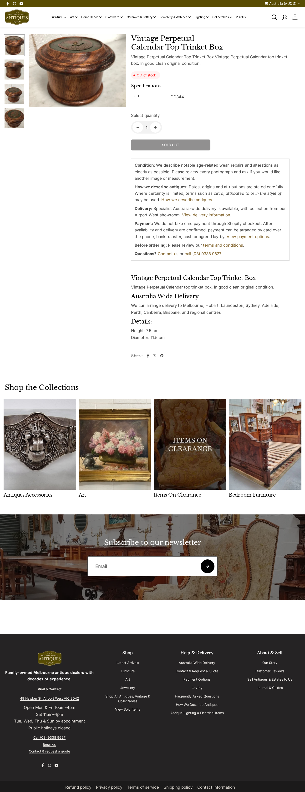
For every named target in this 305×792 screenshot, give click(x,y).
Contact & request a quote (49, 751)
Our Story (269, 663)
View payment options (248, 236)
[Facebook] (7, 3)
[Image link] (49, 658)
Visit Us (241, 17)
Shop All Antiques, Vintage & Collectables (127, 698)
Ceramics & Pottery (139, 17)
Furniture (56, 17)
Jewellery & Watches (173, 17)
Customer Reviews (269, 671)
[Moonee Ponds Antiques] (17, 17)
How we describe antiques (186, 199)
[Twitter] (155, 356)
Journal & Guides (270, 688)
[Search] (274, 17)
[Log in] (284, 17)
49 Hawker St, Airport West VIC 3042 (49, 698)
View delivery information (206, 215)
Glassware (112, 17)
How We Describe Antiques (197, 704)
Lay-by (197, 688)
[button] (295, 17)
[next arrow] (117, 82)
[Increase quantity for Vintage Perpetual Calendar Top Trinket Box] (155, 127)
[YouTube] (21, 3)
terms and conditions (223, 245)
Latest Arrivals (128, 663)
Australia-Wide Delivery (197, 663)
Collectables (220, 17)
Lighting (200, 17)
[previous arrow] (39, 82)
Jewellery (127, 688)
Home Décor (89, 17)
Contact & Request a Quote (197, 671)
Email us (49, 744)
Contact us (168, 253)
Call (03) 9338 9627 (49, 737)
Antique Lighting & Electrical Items (197, 713)
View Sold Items (127, 709)
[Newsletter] (207, 566)
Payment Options (196, 679)
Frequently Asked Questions (197, 696)
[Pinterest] (162, 356)
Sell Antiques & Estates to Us (269, 679)
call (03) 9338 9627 (203, 253)
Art (72, 17)
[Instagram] (14, 3)
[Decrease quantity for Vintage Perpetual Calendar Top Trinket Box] (137, 127)
